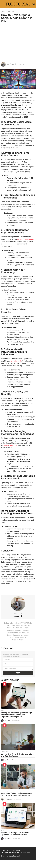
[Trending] (4, 684)
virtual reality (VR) (11, 445)
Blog (2, 710)
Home (3, 850)
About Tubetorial (13, 850)
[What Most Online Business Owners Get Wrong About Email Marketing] (18, 776)
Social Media (7, 12)
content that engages (25, 239)
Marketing (4, 751)
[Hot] (4, 725)
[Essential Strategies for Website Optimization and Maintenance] (18, 816)
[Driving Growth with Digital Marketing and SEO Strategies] (18, 737)
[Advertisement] (18, 43)
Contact (27, 852)
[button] (2, 4)
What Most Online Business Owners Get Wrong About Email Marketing (16, 794)
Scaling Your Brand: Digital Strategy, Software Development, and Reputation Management (16, 715)
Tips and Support (6, 791)
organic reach (16, 361)
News (2, 830)
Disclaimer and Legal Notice (11, 852)
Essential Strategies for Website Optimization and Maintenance (15, 834)
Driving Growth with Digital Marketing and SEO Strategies (17, 755)
